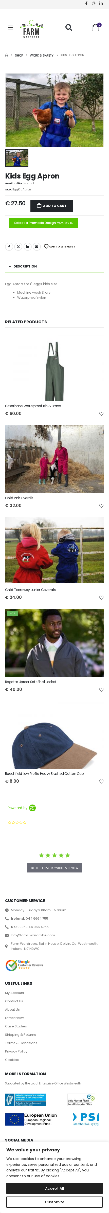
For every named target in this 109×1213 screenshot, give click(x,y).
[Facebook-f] (86, 3)
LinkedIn (28, 247)
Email (37, 247)
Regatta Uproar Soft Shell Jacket (30, 681)
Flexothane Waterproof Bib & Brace (33, 405)
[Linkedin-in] (101, 3)
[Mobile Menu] (10, 27)
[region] (54, 1177)
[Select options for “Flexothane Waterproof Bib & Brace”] (95, 341)
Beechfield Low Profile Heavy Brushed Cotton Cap (44, 773)
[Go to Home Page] (6, 55)
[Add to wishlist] (101, 414)
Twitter (18, 247)
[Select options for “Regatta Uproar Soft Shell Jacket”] (95, 617)
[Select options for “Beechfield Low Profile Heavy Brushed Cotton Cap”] (95, 709)
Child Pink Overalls (19, 498)
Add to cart (54, 205)
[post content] (54, 367)
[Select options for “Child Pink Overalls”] (95, 433)
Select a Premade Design (43, 222)
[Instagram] (93, 3)
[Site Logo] (31, 29)
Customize (54, 1202)
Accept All (54, 1188)
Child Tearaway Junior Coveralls (30, 589)
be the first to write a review (54, 868)
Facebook (9, 247)
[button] (69, 27)
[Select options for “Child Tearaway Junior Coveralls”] (95, 525)
